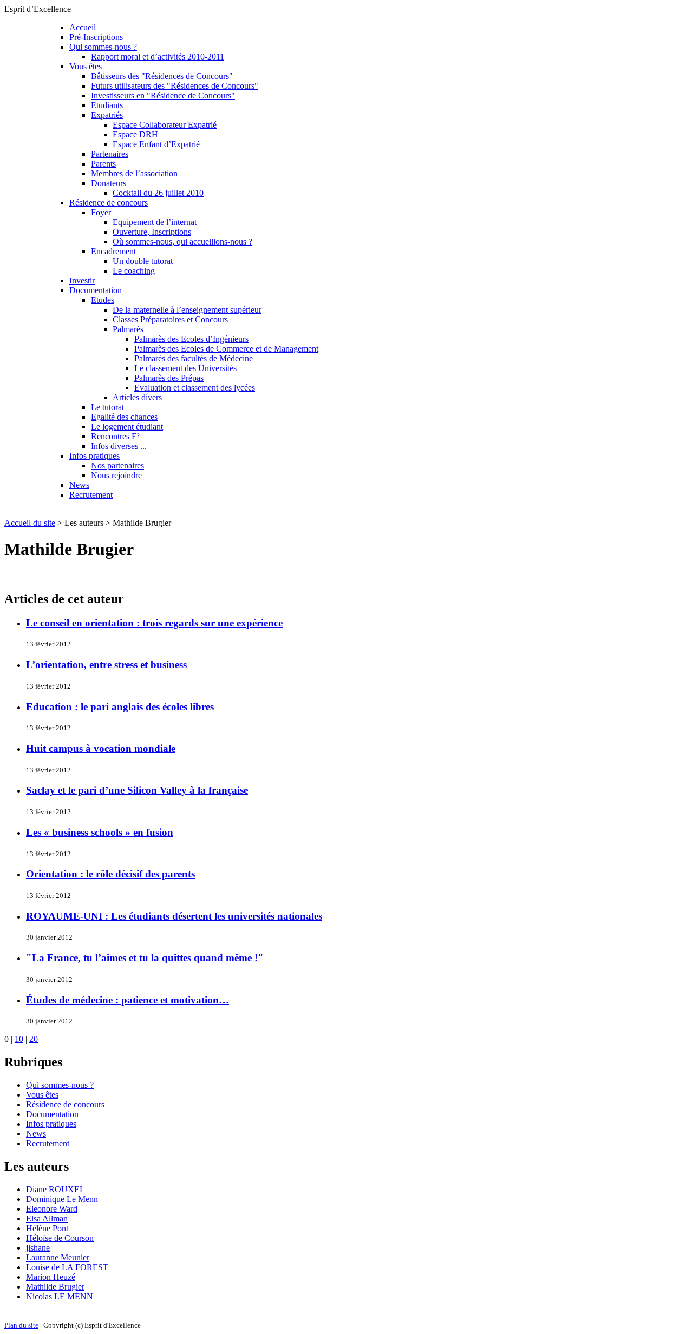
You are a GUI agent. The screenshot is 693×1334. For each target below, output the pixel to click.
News (79, 485)
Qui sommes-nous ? (103, 46)
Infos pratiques (94, 455)
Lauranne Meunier (57, 1257)
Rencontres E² (115, 436)
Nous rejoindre (116, 475)
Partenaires (109, 154)
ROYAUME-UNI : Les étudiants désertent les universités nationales (174, 916)
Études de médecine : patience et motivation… (127, 1000)
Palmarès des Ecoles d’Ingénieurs (191, 339)
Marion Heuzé (50, 1277)
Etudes (102, 300)
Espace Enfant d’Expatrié (156, 144)
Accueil (82, 27)
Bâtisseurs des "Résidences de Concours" (162, 76)
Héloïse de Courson (60, 1238)
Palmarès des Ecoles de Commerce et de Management (226, 348)
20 (33, 1039)
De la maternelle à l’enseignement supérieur (187, 309)
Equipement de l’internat (155, 222)
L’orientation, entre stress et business (106, 664)
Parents (103, 163)
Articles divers (137, 397)
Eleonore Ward (51, 1208)
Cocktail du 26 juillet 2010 (158, 192)
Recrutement (91, 494)
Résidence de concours (108, 202)
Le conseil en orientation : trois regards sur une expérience (154, 623)
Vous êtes (85, 66)
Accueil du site (29, 522)
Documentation (95, 290)
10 (19, 1039)
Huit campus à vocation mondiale (100, 748)
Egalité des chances (124, 416)
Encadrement (113, 251)
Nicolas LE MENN (59, 1296)
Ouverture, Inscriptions (152, 231)
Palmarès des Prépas (169, 377)
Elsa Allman (47, 1218)
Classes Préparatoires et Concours (170, 319)
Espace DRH (135, 134)
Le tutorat (107, 407)
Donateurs (108, 183)
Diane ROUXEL (55, 1189)
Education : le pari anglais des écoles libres (120, 706)
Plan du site (21, 1325)
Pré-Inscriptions (96, 37)
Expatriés (107, 115)
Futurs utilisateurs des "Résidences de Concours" (174, 85)
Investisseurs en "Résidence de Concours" (163, 95)
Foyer (101, 212)
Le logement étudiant (127, 426)
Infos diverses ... (119, 446)
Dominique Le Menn (62, 1199)
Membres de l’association (134, 173)
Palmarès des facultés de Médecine (193, 358)
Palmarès (128, 329)
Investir (82, 280)
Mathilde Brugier (55, 1286)
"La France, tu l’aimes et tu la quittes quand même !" (145, 957)
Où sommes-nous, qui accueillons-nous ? (182, 241)
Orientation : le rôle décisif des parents (110, 874)
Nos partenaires (117, 465)
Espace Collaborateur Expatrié (165, 124)
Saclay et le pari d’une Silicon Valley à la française (137, 790)
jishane (38, 1247)
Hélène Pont (47, 1228)
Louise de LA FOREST (67, 1267)
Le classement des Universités (185, 368)
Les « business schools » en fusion (99, 832)
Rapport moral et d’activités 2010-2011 (157, 56)
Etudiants (107, 105)
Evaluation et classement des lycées (194, 387)
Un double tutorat (143, 261)
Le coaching (134, 270)
